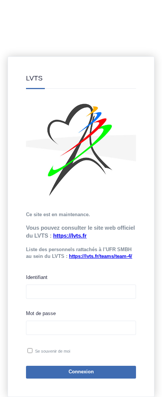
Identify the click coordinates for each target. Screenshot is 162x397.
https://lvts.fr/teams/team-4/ (100, 256)
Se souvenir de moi (52, 351)
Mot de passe (41, 313)
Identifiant (36, 277)
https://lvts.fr (70, 235)
